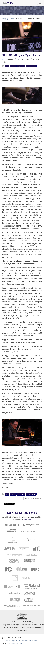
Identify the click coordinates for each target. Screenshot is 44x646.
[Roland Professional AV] (32, 586)
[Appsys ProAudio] (31, 524)
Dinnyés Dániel (31, 66)
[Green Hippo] (29, 561)
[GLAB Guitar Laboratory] (14, 561)
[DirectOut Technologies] (14, 554)
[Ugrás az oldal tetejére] (39, 641)
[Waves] (12, 605)
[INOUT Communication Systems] (21, 569)
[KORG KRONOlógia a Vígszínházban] (22, 37)
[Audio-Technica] (12, 539)
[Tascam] (29, 593)
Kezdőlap (5, 19)
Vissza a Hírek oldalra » (33, 499)
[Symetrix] (15, 593)
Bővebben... (28, 519)
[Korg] (35, 569)
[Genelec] (31, 554)
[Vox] (28, 599)
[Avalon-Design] (28, 539)
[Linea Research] (27, 578)
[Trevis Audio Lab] (15, 599)
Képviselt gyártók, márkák (22, 512)
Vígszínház (21, 66)
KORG (7, 66)
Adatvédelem (26, 640)
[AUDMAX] (7, 3)
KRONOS (13, 66)
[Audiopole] (11, 531)
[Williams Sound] (31, 605)
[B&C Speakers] (24, 548)
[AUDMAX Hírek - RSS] (2, 59)
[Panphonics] (12, 586)
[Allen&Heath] (12, 524)
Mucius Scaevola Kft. (16, 643)
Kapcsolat (6, 640)
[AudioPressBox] (29, 531)
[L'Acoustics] (15, 578)
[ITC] (8, 569)
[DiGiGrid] (36, 548)
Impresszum (15, 640)
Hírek (12, 19)
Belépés (35, 640)
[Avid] (9, 548)
